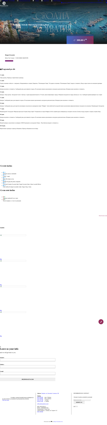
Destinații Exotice (77, 2)
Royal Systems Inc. (58, 421)
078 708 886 (12, 0)
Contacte (37, 0)
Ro (102, 0)
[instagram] (77, 406)
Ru (106, 0)
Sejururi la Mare (66, 2)
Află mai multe (5, 400)
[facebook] (75, 406)
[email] (74, 406)
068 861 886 (40, 401)
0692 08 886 (40, 411)
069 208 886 (5, 0)
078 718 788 (40, 400)
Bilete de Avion (95, 2)
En (98, 0)
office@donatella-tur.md (24, 0)
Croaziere (88, 2)
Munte (71, 2)
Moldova (101, 2)
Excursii (84, 2)
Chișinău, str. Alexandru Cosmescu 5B (50, 393)
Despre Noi (46, 0)
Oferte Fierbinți (56, 0)
